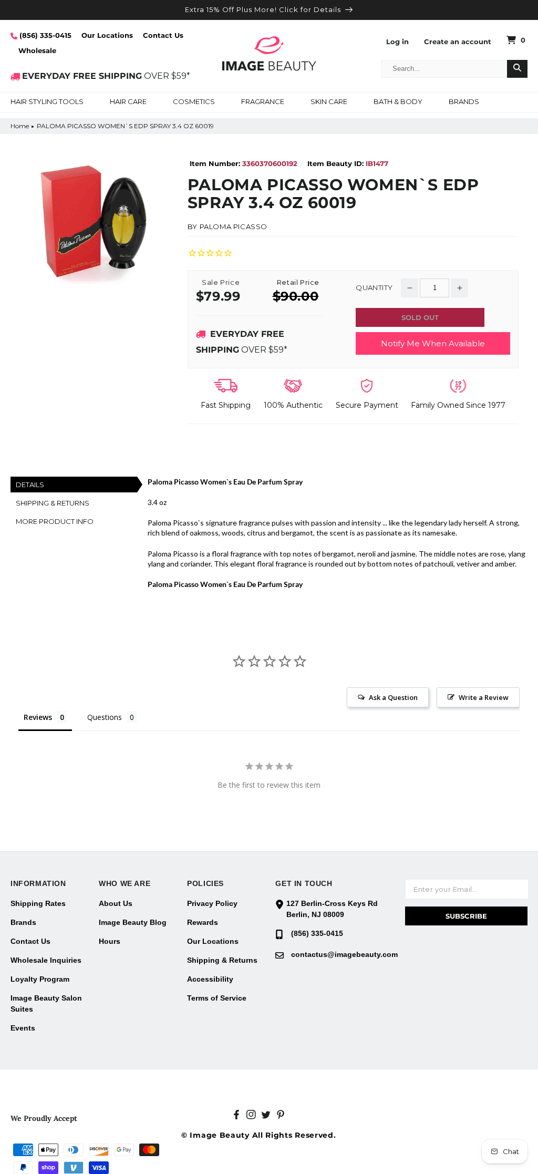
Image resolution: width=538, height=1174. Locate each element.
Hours (109, 941)
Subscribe (466, 916)
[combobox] (444, 69)
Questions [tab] (104, 717)
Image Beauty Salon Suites (46, 1003)
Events (23, 1028)
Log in (397, 42)
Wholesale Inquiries (46, 960)
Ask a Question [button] (393, 697)
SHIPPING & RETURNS (52, 503)
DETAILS (30, 484)
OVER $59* (106, 76)
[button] (47, 102)
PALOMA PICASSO (233, 226)
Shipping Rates (38, 903)
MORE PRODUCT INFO (55, 521)
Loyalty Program (40, 979)
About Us (115, 903)
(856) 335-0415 (44, 35)
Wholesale (37, 50)
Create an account (457, 42)
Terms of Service (216, 998)
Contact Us (163, 35)
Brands (23, 922)
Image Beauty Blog (133, 922)
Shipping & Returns (222, 960)
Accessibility (210, 979)
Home (20, 126)
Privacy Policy (212, 903)
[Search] (517, 69)
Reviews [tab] (38, 717)
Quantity (374, 288)
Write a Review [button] (484, 697)
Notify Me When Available (433, 343)
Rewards (202, 922)
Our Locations (107, 35)
